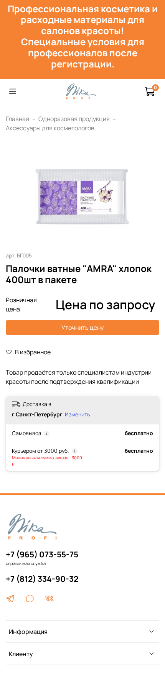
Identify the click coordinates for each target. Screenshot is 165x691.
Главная (17, 119)
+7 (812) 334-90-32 (42, 578)
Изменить (77, 414)
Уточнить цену (82, 327)
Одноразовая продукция (74, 119)
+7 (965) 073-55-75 (42, 554)
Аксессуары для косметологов (50, 128)
